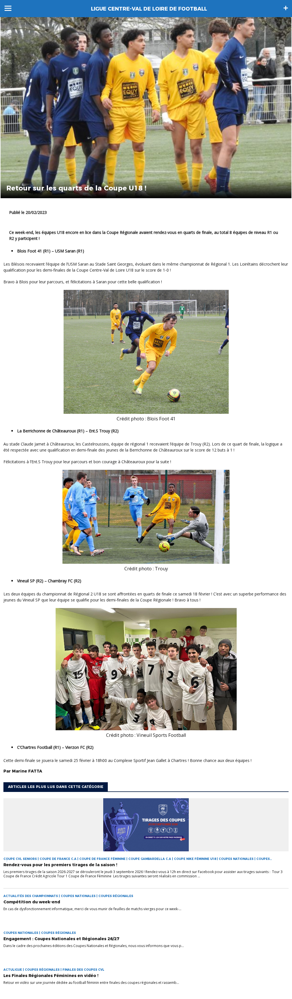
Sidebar (285, 8)
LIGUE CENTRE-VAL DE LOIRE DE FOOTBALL (149, 9)
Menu (8, 8)
